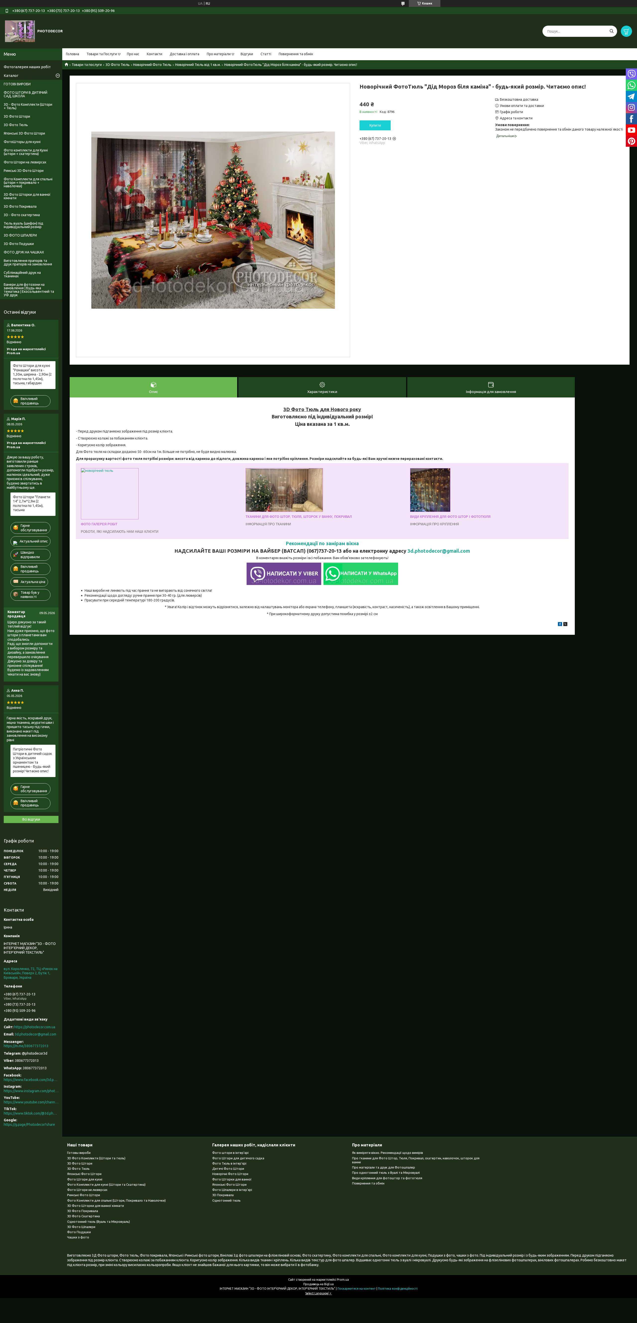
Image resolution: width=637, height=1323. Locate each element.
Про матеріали (219, 54)
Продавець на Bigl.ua (318, 1284)
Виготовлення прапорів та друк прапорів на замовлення (28, 262)
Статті (266, 54)
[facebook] (560, 625)
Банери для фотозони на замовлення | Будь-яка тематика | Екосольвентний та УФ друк (29, 290)
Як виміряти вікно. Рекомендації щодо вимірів (387, 1152)
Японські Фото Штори (84, 1174)
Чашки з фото (78, 1237)
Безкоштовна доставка (519, 99)
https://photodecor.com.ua (34, 1027)
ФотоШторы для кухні (22, 142)
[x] (565, 625)
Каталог (11, 75)
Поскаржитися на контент (356, 1288)
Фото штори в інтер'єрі (230, 1152)
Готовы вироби (79, 1152)
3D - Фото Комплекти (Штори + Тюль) (28, 106)
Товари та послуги (87, 65)
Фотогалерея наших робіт (27, 67)
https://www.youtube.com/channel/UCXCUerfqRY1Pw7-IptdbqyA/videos (31, 1102)
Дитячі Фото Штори (228, 1168)
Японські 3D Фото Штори (24, 133)
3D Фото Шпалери (81, 1226)
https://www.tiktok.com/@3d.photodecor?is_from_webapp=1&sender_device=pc (31, 1113)
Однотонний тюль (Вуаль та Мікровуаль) (98, 1221)
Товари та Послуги (102, 54)
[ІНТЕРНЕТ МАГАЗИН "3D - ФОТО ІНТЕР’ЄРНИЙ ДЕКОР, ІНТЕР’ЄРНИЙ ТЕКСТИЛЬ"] (20, 31)
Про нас (133, 54)
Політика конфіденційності (398, 1288)
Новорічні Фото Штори (230, 1174)
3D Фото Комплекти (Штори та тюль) (96, 1158)
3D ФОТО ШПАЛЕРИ (20, 235)
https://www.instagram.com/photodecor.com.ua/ (31, 1091)
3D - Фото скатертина (22, 215)
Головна (72, 54)
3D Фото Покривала (20, 206)
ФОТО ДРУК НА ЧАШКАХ (24, 252)
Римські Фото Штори (83, 1195)
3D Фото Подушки (19, 244)
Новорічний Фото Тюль (152, 65)
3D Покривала (223, 1195)
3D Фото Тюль (118, 65)
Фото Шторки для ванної (232, 1179)
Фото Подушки (79, 1232)
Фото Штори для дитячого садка (238, 1158)
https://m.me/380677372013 (26, 1046)
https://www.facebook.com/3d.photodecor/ (31, 1080)
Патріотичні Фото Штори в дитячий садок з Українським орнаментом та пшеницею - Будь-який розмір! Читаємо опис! (32, 760)
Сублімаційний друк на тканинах (22, 274)
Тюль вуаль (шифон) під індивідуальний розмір (23, 225)
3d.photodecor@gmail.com (439, 551)
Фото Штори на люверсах (25, 162)
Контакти (154, 54)
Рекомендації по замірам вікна (322, 543)
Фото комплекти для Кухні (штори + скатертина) (26, 152)
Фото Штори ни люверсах (87, 1189)
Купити (375, 125)
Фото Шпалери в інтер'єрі (232, 1189)
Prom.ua (343, 1279)
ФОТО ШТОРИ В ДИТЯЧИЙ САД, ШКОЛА (25, 94)
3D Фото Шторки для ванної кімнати (27, 196)
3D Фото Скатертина (83, 1216)
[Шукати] (611, 31)
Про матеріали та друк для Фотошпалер (383, 1167)
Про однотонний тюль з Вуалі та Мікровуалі (386, 1172)
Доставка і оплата (184, 54)
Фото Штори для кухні (84, 1179)
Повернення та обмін (296, 54)
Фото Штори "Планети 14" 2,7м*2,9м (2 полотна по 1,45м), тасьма (31, 503)
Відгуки (247, 54)
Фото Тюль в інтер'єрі (229, 1163)
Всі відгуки (31, 819)
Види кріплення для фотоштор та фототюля (387, 1178)
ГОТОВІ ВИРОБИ (17, 84)
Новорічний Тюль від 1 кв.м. (198, 65)
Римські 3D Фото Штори (24, 171)
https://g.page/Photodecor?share (29, 1125)
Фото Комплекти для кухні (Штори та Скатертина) (106, 1184)
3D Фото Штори (17, 116)
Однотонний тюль (226, 1200)
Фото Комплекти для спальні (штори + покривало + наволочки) (28, 182)
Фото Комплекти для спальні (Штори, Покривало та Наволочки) (116, 1200)
